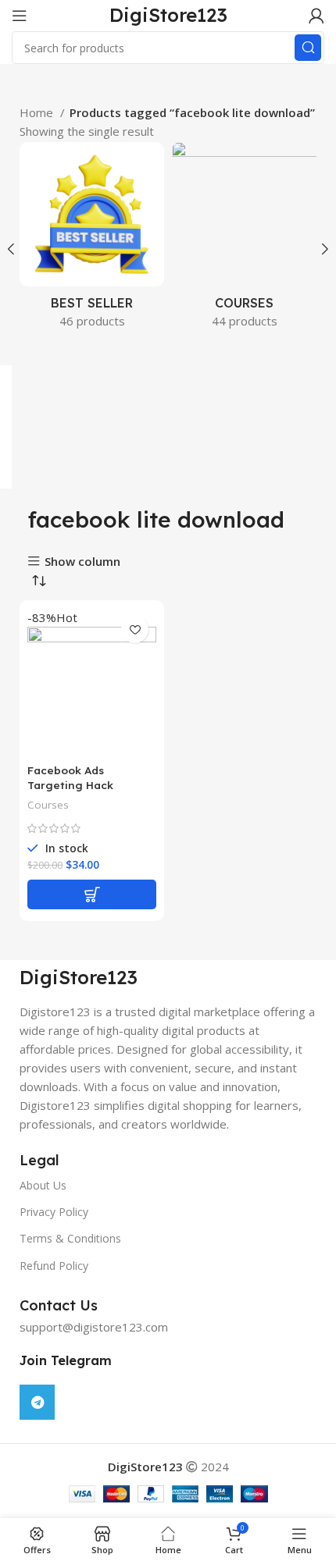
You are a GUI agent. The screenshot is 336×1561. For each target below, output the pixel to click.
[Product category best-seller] (92, 240)
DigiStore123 (168, 15)
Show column (82, 561)
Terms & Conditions (70, 1238)
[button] (91, 894)
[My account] (316, 15)
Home (38, 112)
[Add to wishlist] (134, 629)
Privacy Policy (54, 1211)
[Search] (308, 47)
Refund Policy (54, 1265)
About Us (43, 1185)
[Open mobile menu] (19, 15)
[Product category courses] (244, 240)
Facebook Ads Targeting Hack (70, 777)
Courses (48, 805)
